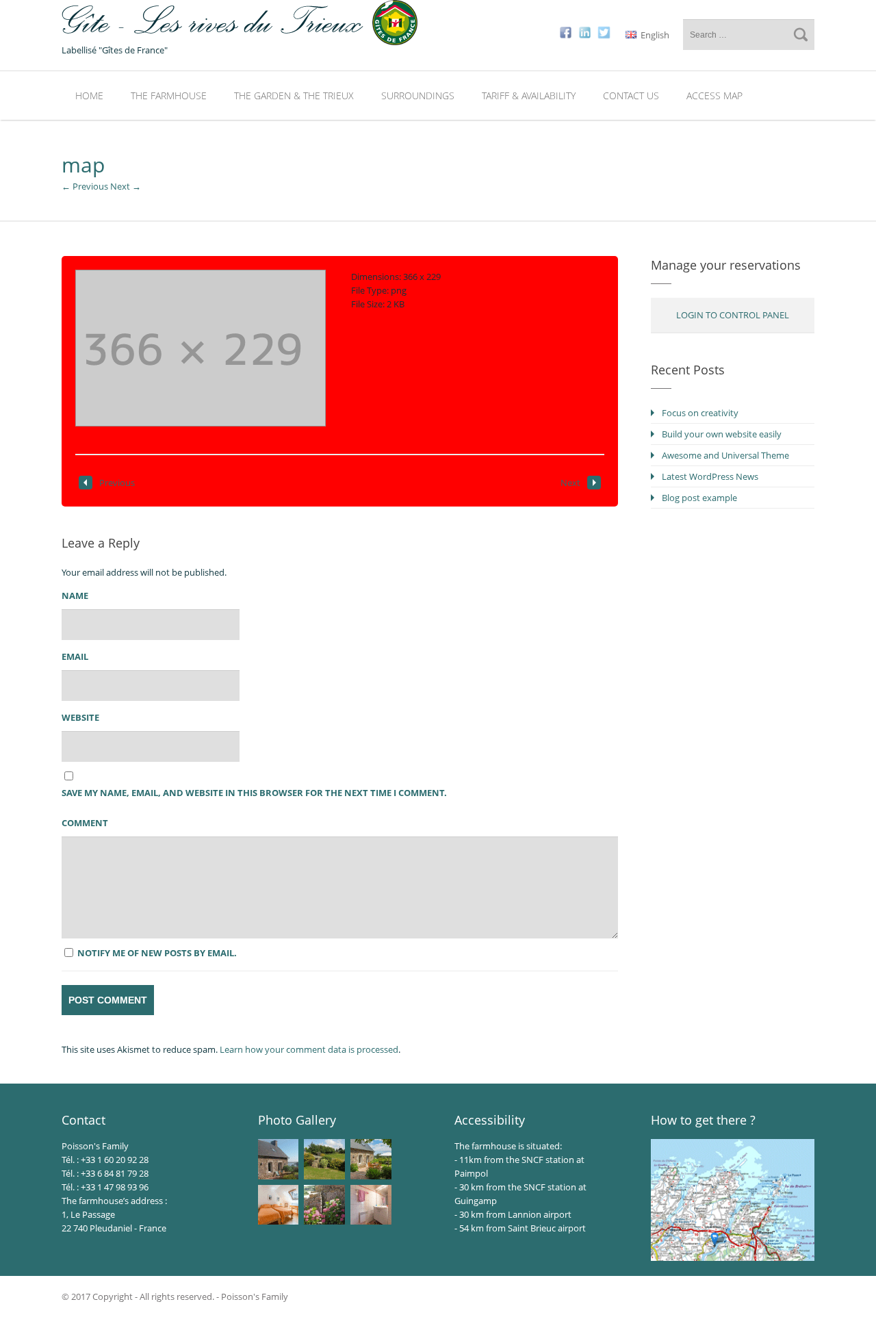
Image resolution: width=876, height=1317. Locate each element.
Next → (125, 186)
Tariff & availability (529, 95)
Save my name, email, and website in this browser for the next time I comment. (254, 793)
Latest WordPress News (710, 476)
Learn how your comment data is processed (309, 1049)
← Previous (85, 186)
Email (75, 656)
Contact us (631, 95)
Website (80, 717)
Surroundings (417, 95)
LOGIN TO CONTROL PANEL (732, 315)
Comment (85, 823)
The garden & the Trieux (294, 95)
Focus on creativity (700, 413)
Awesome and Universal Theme (725, 455)
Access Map (714, 95)
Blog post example (699, 497)
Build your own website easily (722, 434)
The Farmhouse (169, 95)
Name (75, 595)
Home (89, 95)
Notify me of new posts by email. (157, 953)
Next (570, 482)
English (654, 35)
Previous (117, 482)
